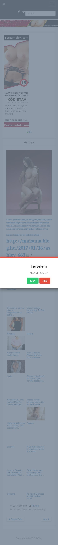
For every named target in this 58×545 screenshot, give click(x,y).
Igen (32, 280)
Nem (45, 280)
